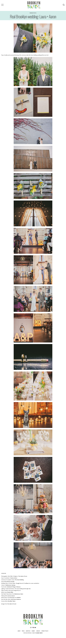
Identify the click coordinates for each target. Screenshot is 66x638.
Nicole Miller (10, 592)
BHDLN (18, 597)
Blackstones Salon (19, 594)
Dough (17, 583)
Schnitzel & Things (11, 586)
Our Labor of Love (23, 576)
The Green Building (19, 579)
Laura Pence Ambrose (16, 599)
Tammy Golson (13, 578)
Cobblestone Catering (10, 585)
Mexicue (18, 586)
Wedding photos (33, 13)
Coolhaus (26, 583)
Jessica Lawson (11, 595)
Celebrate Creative (39, 632)
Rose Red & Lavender (9, 581)
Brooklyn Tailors (11, 601)
